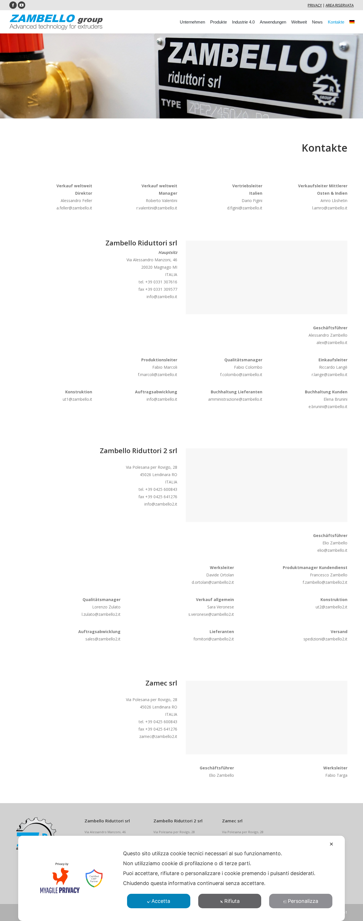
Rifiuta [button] (232, 901)
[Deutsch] (352, 22)
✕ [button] (331, 844)
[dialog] (181, 878)
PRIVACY (315, 5)
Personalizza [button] (303, 901)
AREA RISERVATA (340, 5)
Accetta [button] (160, 901)
